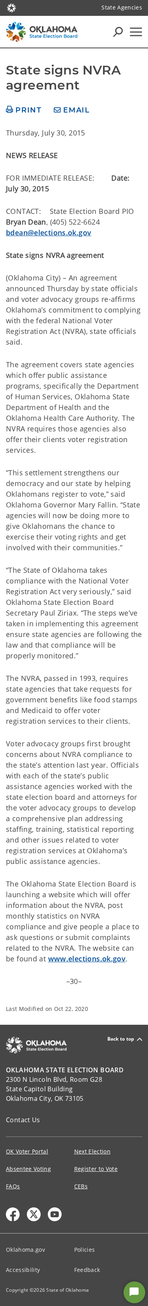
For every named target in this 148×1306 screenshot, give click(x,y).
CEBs (81, 1186)
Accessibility (23, 1270)
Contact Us (23, 1119)
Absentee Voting (28, 1169)
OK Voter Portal (27, 1151)
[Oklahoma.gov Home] (11, 7)
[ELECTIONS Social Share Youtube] (55, 1214)
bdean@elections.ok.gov (48, 232)
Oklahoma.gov (25, 1249)
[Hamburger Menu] (136, 32)
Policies (84, 1249)
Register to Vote (96, 1169)
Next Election (92, 1151)
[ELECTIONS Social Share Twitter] (34, 1214)
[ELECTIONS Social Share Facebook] (13, 1214)
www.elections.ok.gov (87, 958)
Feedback (87, 1270)
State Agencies (121, 7)
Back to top (121, 1039)
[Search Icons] (118, 32)
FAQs (13, 1186)
